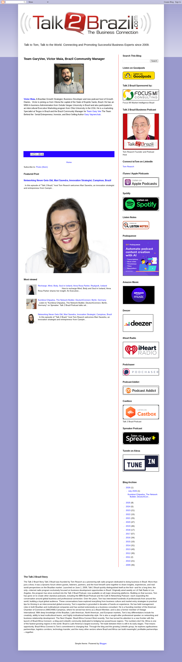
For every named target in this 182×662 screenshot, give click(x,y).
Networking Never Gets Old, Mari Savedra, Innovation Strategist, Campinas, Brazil (67, 180)
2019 (128, 526)
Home (69, 162)
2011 (128, 557)
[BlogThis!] (34, 154)
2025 (128, 502)
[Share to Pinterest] (42, 154)
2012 (128, 553)
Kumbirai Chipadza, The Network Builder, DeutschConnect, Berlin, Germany (72, 300)
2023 (128, 510)
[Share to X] (37, 154)
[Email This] (31, 154)
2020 (128, 522)
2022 (128, 514)
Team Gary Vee (94, 111)
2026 (128, 487)
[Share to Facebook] (39, 154)
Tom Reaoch (128, 166)
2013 (128, 549)
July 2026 (132, 491)
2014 (128, 545)
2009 (128, 565)
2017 (128, 534)
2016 (128, 537)
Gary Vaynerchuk (92, 114)
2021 (128, 518)
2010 (128, 561)
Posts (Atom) (42, 167)
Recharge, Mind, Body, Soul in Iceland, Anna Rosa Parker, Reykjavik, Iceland (72, 286)
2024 (128, 506)
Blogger (103, 643)
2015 (128, 541)
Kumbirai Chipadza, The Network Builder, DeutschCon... (142, 495)
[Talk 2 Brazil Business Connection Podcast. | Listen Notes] (136, 229)
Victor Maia (29, 99)
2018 (128, 530)
